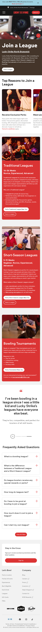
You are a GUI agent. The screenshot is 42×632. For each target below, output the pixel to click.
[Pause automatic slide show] (12, 436)
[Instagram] (26, 619)
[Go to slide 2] (23, 436)
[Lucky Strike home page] (21, 12)
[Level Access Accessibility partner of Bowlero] (10, 619)
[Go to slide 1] (18, 436)
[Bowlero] (31, 608)
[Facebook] (20, 619)
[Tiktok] (32, 619)
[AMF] (21, 608)
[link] (36, 12)
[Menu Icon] (4, 12)
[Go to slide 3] (29, 436)
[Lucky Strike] (10, 608)
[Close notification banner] (38, 3)
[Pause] (38, 35)
